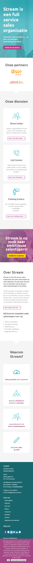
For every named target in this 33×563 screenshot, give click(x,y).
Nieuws (7, 509)
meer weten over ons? (11, 307)
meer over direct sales (16, 138)
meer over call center (15, 177)
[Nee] (31, 551)
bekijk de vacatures (12, 47)
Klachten (7, 514)
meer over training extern (15, 216)
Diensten (7, 503)
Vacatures (8, 512)
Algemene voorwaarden (12, 520)
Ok (8, 560)
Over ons (7, 506)
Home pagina (9, 500)
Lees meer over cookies (18, 560)
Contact (7, 517)
